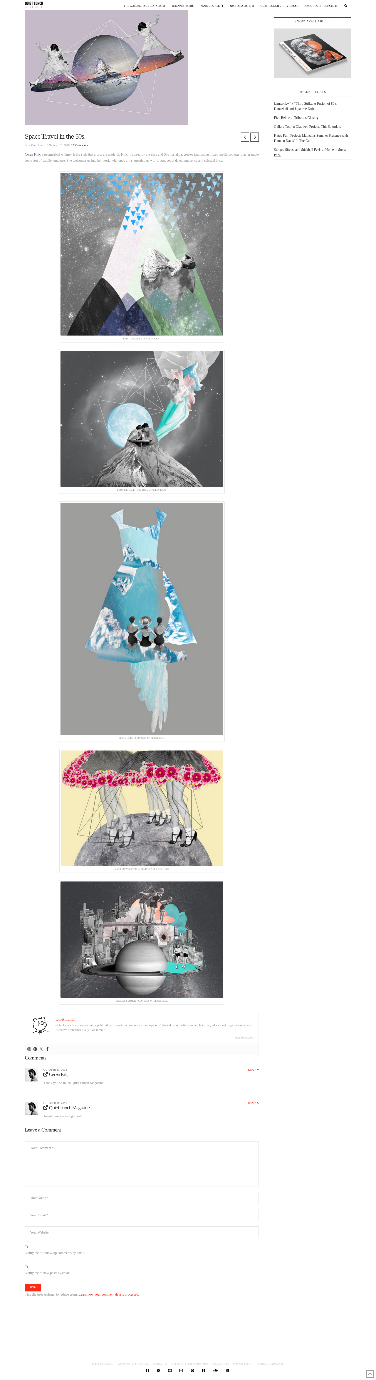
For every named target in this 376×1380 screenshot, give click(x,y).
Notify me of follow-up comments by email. (55, 1253)
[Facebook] (47, 1049)
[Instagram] (29, 1049)
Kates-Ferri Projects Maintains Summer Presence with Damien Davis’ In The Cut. (311, 138)
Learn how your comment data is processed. (109, 1294)
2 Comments (80, 145)
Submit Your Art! (103, 1363)
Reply (252, 1069)
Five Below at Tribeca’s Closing (296, 117)
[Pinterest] (35, 1049)
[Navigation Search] (345, 5)
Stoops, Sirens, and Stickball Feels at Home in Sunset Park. (310, 152)
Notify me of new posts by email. (47, 1273)
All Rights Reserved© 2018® (190, 1363)
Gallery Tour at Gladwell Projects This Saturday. (307, 126)
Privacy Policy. (243, 1363)
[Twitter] (41, 1049)
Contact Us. (160, 1363)
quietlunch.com (244, 1037)
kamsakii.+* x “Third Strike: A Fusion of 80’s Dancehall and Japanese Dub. (305, 106)
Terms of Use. (221, 1363)
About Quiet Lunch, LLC (133, 1363)
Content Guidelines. (270, 1363)
